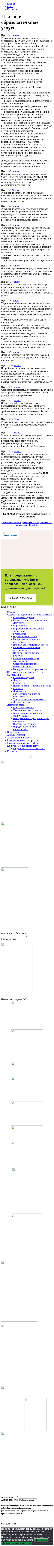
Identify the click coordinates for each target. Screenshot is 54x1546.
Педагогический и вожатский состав (32, 685)
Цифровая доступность (25, 724)
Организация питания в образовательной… (25, 665)
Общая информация (23, 707)
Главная (11, 3)
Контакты (12, 9)
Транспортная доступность (27, 710)
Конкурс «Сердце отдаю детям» (23, 745)
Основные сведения (23, 617)
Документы (19, 623)
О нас (10, 6)
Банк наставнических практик (22, 740)
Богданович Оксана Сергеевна (29, 748)
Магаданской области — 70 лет (23, 743)
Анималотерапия (16, 735)
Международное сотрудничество (30, 669)
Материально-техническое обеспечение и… (26, 695)
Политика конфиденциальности (16, 1543)
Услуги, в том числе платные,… (29, 699)
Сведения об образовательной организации (29, 614)
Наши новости (14, 732)
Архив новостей (9, 1500)
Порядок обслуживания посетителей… (25, 728)
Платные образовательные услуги (30, 644)
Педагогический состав (25, 636)
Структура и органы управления (30, 620)
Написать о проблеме (20, 598)
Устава (16, 35)
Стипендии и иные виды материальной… (26, 659)
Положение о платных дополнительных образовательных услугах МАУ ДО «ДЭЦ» (27, 523)
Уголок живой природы (19, 737)
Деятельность (20, 691)
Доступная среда (21, 702)
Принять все (41, 1540)
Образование (20, 625)
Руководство (19, 633)
